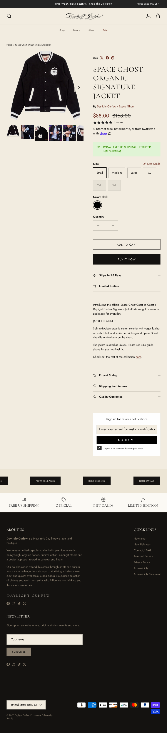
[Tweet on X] (102, 57)
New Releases (142, 544)
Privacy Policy (142, 562)
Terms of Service (143, 556)
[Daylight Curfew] (83, 16)
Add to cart (127, 245)
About (92, 30)
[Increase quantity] (114, 225)
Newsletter (140, 538)
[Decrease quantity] (97, 225)
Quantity (98, 217)
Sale (105, 30)
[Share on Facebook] (107, 57)
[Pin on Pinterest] (112, 57)
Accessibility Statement (147, 574)
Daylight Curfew (22, 715)
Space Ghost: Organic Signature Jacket (32, 44)
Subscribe (19, 651)
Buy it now (127, 259)
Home (9, 44)
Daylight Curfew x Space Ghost (115, 106)
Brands (76, 30)
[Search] (9, 16)
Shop (62, 30)
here (138, 357)
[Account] (147, 16)
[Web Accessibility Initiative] (1, 728)
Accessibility (141, 568)
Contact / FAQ (142, 550)
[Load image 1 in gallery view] (45, 85)
